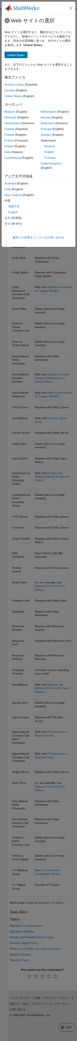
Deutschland (13, 123)
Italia (8, 152)
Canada (10, 90)
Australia (10, 183)
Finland (9, 134)
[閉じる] (71, 8)
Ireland (9, 146)
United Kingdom (51, 163)
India (8, 189)
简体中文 (14, 206)
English (49, 152)
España (9, 129)
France (9, 140)
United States (13, 96)
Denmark (10, 117)
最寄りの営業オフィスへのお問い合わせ (38, 237)
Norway (46, 117)
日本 (7, 218)
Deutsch (49, 146)
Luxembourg (13, 157)
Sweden (46, 134)
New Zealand (13, 195)
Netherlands (48, 111)
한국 (7, 223)
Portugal (46, 129)
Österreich (47, 123)
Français (50, 157)
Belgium (10, 111)
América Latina (14, 84)
